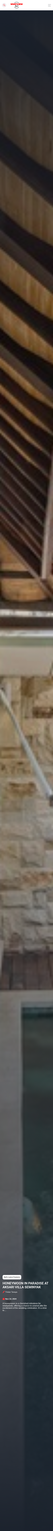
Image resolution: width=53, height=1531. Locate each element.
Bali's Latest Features (12, 1277)
